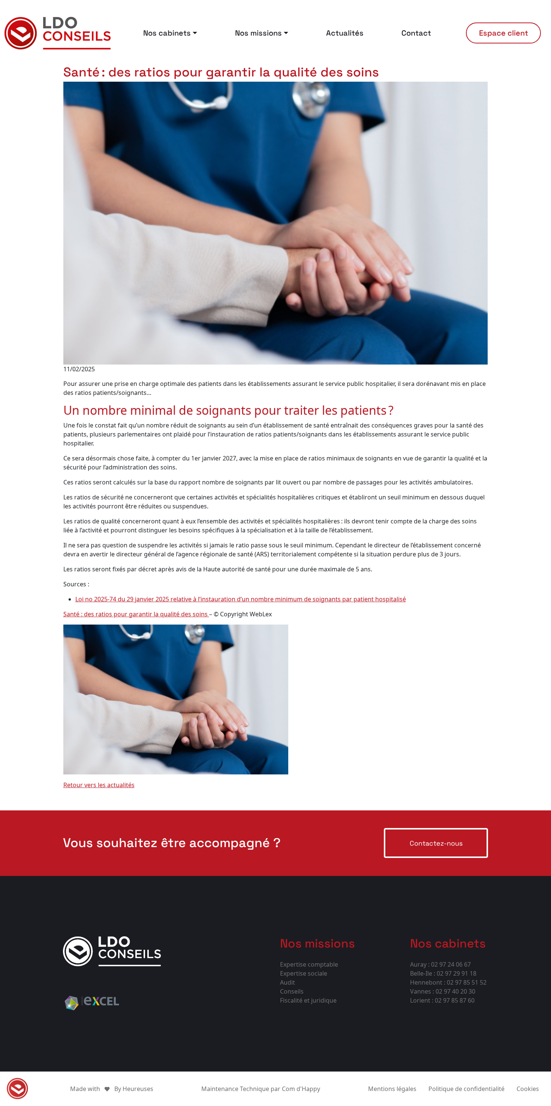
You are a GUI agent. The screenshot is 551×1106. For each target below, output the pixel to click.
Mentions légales (392, 1089)
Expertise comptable (309, 964)
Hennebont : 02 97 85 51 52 (448, 982)
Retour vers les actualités (99, 785)
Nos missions (258, 33)
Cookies (528, 1089)
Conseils (292, 991)
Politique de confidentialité (466, 1089)
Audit (287, 982)
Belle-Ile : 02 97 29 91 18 (443, 973)
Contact (416, 33)
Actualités (345, 33)
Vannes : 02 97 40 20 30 (442, 991)
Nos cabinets (167, 33)
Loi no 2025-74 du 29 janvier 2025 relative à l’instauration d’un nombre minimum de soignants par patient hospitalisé (240, 599)
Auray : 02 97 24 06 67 (440, 964)
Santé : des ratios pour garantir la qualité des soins (136, 614)
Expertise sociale (303, 973)
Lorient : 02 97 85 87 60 (442, 1000)
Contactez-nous (436, 843)
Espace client (503, 33)
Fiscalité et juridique (308, 1000)
